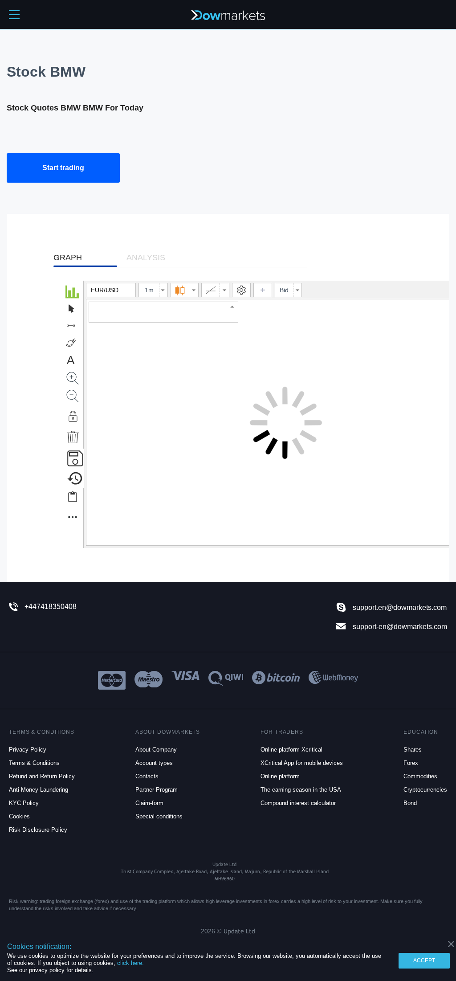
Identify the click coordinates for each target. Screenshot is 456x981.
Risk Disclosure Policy (38, 829)
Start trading (63, 168)
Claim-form (149, 803)
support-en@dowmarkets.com (400, 626)
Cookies (19, 816)
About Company (156, 749)
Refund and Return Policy (42, 776)
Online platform (280, 776)
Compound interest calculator (298, 803)
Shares (412, 749)
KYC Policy (24, 803)
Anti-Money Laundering (38, 789)
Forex (410, 763)
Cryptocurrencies (425, 789)
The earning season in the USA (301, 789)
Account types (154, 763)
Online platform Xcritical (291, 749)
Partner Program (156, 789)
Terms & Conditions (34, 763)
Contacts (147, 776)
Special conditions (159, 816)
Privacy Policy (27, 749)
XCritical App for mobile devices (302, 763)
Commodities (420, 776)
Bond (410, 803)
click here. (130, 963)
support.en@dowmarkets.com (400, 607)
